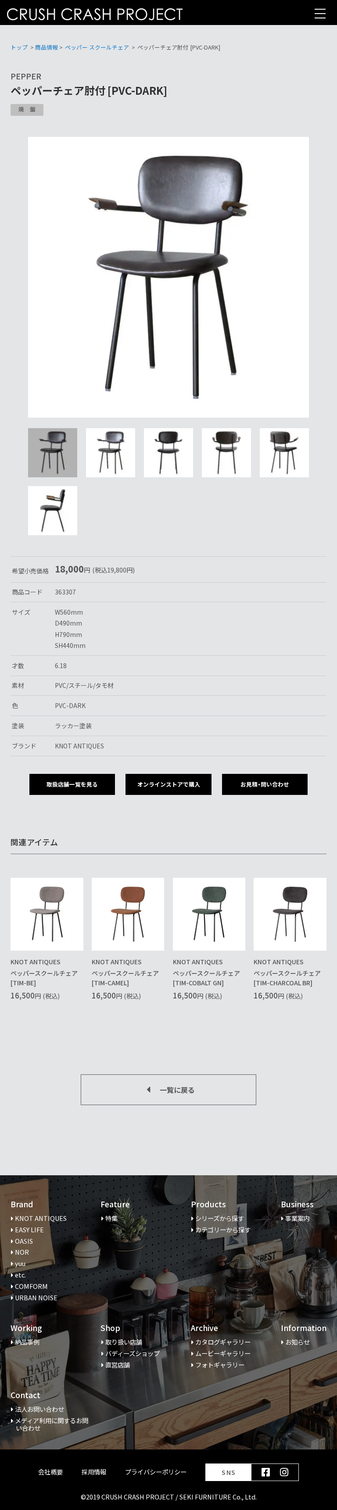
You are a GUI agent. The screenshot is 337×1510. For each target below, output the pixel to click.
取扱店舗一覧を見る (72, 784)
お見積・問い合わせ (264, 784)
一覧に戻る (177, 1089)
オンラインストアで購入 (168, 784)
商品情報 (46, 47)
